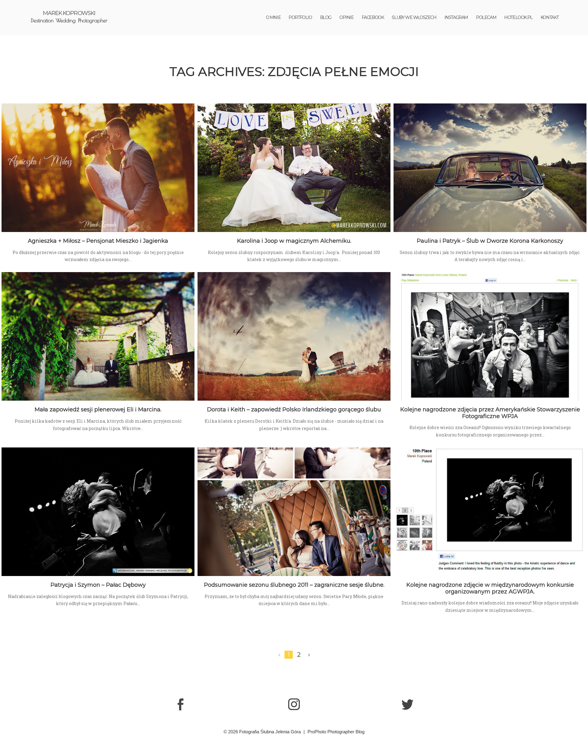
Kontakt (550, 17)
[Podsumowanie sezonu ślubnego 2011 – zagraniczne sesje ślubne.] (294, 511)
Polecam (486, 17)
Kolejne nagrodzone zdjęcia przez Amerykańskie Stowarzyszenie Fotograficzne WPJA (490, 413)
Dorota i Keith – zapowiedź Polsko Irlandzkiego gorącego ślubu (294, 409)
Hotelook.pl (518, 17)
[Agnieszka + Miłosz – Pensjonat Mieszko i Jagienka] (98, 167)
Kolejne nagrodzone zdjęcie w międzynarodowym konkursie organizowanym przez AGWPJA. (490, 588)
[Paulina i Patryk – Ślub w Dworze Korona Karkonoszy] (490, 167)
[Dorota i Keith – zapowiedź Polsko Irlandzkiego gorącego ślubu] (294, 336)
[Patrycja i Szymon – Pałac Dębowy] (98, 511)
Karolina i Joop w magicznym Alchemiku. (294, 241)
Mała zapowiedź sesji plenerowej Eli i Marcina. (98, 409)
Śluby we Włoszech (414, 17)
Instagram (456, 17)
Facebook (373, 17)
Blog (325, 17)
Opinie (346, 17)
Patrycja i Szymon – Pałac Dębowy (98, 585)
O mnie (273, 17)
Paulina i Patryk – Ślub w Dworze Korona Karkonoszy (490, 241)
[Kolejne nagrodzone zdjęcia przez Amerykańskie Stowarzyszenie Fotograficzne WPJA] (490, 336)
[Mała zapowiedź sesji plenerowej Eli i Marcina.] (98, 336)
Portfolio (300, 17)
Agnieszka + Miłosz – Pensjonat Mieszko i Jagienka (98, 241)
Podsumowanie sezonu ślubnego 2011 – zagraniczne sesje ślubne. (294, 585)
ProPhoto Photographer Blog (335, 731)
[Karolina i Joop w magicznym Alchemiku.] (294, 167)
